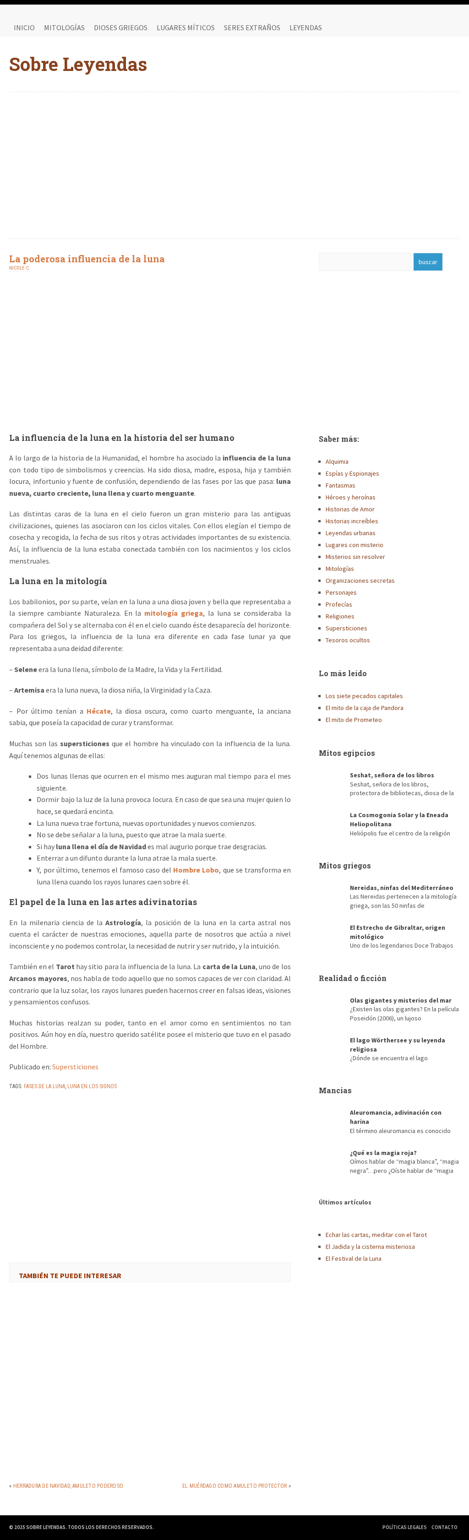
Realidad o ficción (353, 978)
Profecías (339, 604)
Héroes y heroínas (351, 497)
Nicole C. (19, 268)
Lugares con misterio (354, 545)
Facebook (414, 27)
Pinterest (451, 27)
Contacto (444, 1527)
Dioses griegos (120, 27)
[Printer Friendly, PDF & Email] (34, 1110)
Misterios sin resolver (355, 557)
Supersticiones (75, 1066)
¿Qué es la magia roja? (383, 1153)
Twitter (432, 27)
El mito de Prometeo (354, 720)
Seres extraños (252, 27)
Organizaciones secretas (360, 580)
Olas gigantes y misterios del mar (401, 1000)
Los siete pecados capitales (364, 696)
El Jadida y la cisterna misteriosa (370, 1246)
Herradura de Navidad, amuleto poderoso (68, 1486)
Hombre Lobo (196, 869)
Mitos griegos (345, 865)
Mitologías (64, 27)
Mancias (335, 1090)
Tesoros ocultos (348, 640)
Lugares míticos (186, 27)
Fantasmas (340, 485)
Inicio (24, 27)
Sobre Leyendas (78, 64)
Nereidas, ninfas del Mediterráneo (401, 888)
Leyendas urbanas (351, 533)
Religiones (340, 616)
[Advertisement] (235, 165)
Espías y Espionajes (352, 473)
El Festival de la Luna (354, 1258)
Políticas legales (404, 1527)
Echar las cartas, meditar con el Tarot (376, 1235)
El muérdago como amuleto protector (234, 1486)
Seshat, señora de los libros (392, 775)
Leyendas (305, 27)
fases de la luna (44, 1086)
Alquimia (337, 461)
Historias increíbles (352, 521)
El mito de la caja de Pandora (365, 708)
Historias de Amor (350, 509)
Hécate (99, 711)
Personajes (341, 592)
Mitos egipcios (347, 753)
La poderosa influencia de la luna (87, 259)
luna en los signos (92, 1086)
